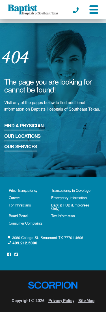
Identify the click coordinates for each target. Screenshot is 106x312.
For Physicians (20, 205)
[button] (93, 9)
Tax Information (63, 215)
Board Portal (18, 215)
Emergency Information (68, 197)
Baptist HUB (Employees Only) (70, 206)
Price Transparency (23, 190)
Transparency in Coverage (70, 190)
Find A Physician (24, 125)
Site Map (86, 300)
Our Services (20, 146)
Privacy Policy (61, 300)
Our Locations (22, 136)
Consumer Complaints (25, 223)
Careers (14, 197)
